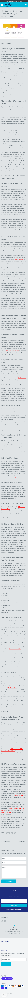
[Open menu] (2, 5)
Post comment (8, 881)
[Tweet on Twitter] (12, 832)
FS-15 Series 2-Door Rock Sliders (11, 350)
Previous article (6, 841)
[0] (25, 5)
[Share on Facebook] (7, 832)
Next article (22, 841)
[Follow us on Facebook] (2, 921)
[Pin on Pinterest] (9, 832)
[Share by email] (15, 832)
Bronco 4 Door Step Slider (15, 649)
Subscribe (14, 905)
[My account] (22, 5)
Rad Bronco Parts (22, 378)
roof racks (9, 812)
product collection (19, 259)
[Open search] (19, 5)
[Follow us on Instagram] (5, 921)
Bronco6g (14, 477)
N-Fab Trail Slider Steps (14, 757)
